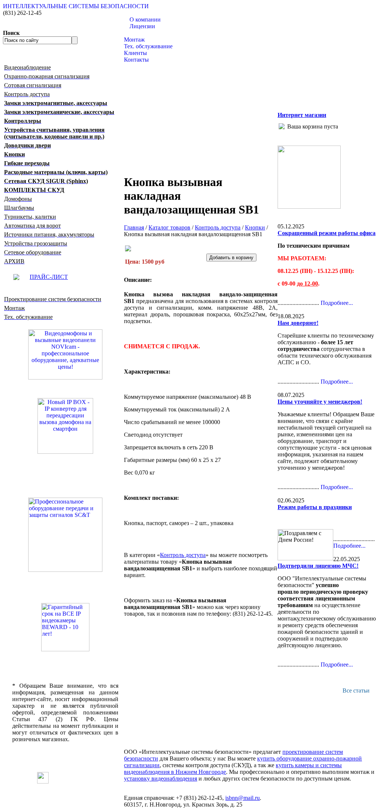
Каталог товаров (145, 33)
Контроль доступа (217, 227)
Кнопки (255, 227)
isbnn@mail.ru (242, 798)
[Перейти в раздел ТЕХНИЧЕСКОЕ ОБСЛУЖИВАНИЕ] (309, 206)
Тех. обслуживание (148, 46)
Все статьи (356, 690)
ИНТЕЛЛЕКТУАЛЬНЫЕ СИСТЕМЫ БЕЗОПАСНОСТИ (76, 6)
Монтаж (134, 39)
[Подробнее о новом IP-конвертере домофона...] (65, 425)
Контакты (136, 59)
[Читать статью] (65, 627)
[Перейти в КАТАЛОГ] (65, 535)
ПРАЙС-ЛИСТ (49, 277)
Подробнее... (337, 303)
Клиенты (135, 53)
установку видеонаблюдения (160, 778)
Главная (134, 227)
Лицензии (142, 26)
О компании (145, 19)
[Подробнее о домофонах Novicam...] (65, 354)
